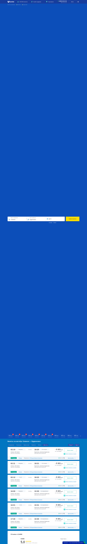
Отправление (11, 444)
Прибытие (34, 444)
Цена (45, 444)
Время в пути (26, 444)
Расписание (18, 444)
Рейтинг (39, 444)
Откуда (70, 444)
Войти (72, 1)
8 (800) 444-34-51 (63, 1)
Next (80, 435)
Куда (77, 444)
